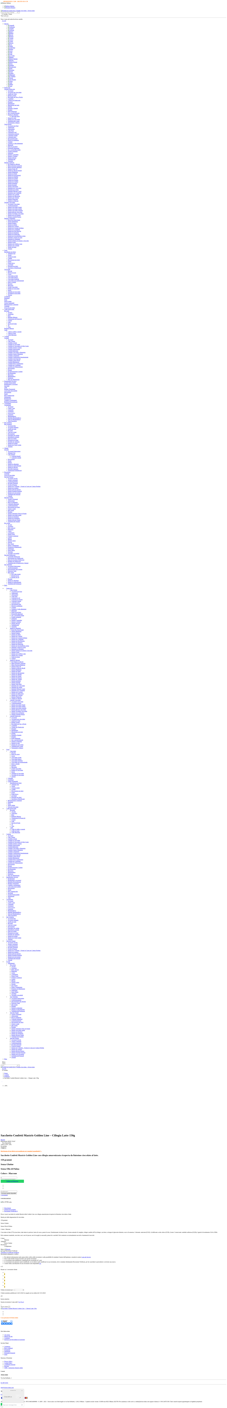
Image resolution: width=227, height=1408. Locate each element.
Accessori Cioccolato (14, 204)
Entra (5, 1354)
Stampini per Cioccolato (14, 188)
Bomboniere (7, 398)
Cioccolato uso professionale (16, 280)
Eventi (8, 961)
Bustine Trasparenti (9, 389)
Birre (9, 316)
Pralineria (10, 378)
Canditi (10, 258)
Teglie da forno (12, 247)
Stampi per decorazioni (14, 175)
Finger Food (11, 534)
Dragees (10, 284)
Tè (8, 325)
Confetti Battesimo (13, 351)
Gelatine (10, 142)
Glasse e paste (12, 509)
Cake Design (8, 124)
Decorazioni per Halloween (15, 558)
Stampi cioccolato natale (14, 515)
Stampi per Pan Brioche (14, 231)
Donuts (10, 370)
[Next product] (2, 1081)
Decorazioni (11, 368)
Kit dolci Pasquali (13, 483)
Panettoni (6, 298)
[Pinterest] (4, 1188)
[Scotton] (10, 73)
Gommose (11, 411)
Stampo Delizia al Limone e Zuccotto (18, 241)
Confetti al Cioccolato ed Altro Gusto (18, 346)
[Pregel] (10, 71)
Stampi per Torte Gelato (14, 445)
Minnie (10, 539)
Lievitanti (10, 264)
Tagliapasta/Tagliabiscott (15, 470)
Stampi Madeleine (13, 172)
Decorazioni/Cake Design (15, 569)
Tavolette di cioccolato (14, 293)
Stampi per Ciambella (14, 229)
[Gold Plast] (11, 47)
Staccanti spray (15, 116)
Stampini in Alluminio (14, 239)
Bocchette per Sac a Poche (15, 97)
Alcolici (10, 312)
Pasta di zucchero (13, 146)
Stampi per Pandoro (13, 233)
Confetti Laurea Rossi (14, 360)
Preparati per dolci (13, 266)
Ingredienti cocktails (13, 437)
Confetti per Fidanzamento (15, 367)
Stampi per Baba (12, 225)
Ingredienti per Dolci (10, 252)
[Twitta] (4, 1186)
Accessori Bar (12, 426)
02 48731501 (4, 1383)
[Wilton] (10, 84)
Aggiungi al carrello (10, 1179)
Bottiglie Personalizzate (10, 402)
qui (40, 1263)
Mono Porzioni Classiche (15, 166)
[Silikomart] (11, 75)
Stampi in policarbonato (14, 465)
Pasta (5, 300)
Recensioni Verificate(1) (11, 1211)
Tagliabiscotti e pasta (13, 121)
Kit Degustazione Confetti (15, 371)
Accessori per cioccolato (14, 92)
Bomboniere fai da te (12, 877)
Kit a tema (7, 523)
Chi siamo (7, 1335)
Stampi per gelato (13, 443)
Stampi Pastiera (12, 223)
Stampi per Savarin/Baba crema (16, 236)
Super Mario (11, 550)
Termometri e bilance (14, 122)
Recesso (6, 1366)
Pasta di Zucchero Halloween (16, 560)
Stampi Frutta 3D (12, 169)
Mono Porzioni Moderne (15, 167)
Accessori (10, 91)
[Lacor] (10, 51)
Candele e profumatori (10, 400)
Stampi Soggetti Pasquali (15, 491)
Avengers (10, 526)
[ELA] (10, 44)
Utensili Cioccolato (9, 202)
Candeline (10, 99)
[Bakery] (10, 32)
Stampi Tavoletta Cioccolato (16, 213)
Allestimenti (11, 963)
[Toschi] (10, 78)
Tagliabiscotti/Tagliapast (14, 584)
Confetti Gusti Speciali (14, 359)
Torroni (10, 295)
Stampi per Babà (12, 174)
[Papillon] (11, 65)
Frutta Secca (11, 263)
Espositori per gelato (13, 435)
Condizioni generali (9, 1364)
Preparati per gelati (13, 440)
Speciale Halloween (9, 555)
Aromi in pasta (12, 256)
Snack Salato (8, 301)
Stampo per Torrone (13, 197)
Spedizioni (7, 1351)
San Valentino (8, 564)
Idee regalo (11, 510)
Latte (9, 322)
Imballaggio (11, 103)
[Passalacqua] (12, 67)
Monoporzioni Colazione (11, 304)
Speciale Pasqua (8, 477)
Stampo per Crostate (13, 194)
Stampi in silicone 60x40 (15, 170)
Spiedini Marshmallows (14, 418)
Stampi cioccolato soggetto (15, 210)
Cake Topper (11, 341)
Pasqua (10, 462)
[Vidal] (10, 83)
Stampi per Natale (13, 178)
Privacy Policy (8, 1361)
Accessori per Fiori (13, 126)
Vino (9, 327)
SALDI (6, 450)
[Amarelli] (11, 25)
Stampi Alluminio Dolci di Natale (17, 513)
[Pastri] (10, 68)
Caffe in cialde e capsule (14, 331)
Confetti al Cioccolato (14, 344)
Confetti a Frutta (12, 343)
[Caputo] (10, 38)
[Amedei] (11, 28)
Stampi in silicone (9, 162)
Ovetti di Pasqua (12, 485)
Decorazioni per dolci (14, 260)
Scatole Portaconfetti (10, 383)
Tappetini (10, 161)
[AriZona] (11, 30)
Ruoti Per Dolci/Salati (14, 220)
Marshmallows (12, 416)
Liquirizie (10, 414)
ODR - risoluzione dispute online (13, 1368)
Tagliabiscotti (11, 159)
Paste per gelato (12, 438)
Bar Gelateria (8, 424)
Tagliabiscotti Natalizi (14, 521)
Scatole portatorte (13, 151)
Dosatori (10, 102)
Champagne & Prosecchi (15, 319)
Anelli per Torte (12, 94)
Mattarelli (10, 145)
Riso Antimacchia (9, 395)
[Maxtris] (10, 60)
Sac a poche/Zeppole (14, 113)
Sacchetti (6, 386)
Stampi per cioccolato (14, 119)
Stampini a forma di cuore (15, 237)
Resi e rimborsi (8, 1348)
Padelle (10, 107)
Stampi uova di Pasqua (14, 215)
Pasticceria (9, 588)
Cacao (9, 274)
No (22, 1302)
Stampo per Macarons (14, 196)
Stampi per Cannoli (13, 226)
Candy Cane (11, 408)
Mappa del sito (8, 1336)
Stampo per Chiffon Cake (15, 244)
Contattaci (7, 1338)
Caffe (5, 330)
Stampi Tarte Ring (13, 186)
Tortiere (10, 248)
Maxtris (3, 1140)
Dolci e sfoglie (12, 282)
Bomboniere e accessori (11, 384)
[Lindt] (10, 52)
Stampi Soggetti (12, 185)
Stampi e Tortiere (12, 156)
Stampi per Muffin (13, 177)
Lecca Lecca (11, 413)
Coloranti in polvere (13, 134)
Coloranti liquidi (15, 456)
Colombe (6, 306)
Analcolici (11, 314)
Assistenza (7, 1346)
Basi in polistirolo (13, 502)
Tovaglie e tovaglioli (13, 553)
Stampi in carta (12, 118)
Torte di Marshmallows (14, 419)
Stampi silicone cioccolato (15, 212)
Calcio (9, 531)
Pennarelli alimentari (13, 148)
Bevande (6, 311)
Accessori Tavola (12, 478)
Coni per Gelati (12, 432)
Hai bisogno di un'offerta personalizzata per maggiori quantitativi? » (21, 1151)
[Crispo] (10, 41)
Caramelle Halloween (14, 556)
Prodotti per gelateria (13, 442)
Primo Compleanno (13, 545)
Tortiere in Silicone (13, 201)
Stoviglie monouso (13, 469)
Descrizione (7, 1208)
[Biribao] (10, 33)
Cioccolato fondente (13, 279)
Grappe (10, 320)
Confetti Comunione (13, 355)
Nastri (6, 394)
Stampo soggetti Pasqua (14, 217)
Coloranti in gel (12, 132)
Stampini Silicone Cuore (14, 191)
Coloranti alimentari (13, 504)
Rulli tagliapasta (12, 111)
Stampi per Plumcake (14, 234)
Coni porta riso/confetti (10, 390)
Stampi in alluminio (9, 218)
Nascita (10, 542)
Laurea (10, 537)
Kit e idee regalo (16, 574)
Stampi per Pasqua (13, 180)
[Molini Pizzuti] (12, 62)
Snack (9, 290)
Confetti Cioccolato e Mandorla (16, 352)
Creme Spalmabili (9, 303)
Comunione (11, 532)
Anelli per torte (12, 429)
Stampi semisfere (12, 183)
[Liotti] (10, 54)
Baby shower (11, 528)
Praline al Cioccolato (13, 288)
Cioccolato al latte (13, 276)
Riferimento (4, 1141)
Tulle (5, 387)
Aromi (9, 255)
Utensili (10, 496)
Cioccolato (7, 269)
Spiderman (11, 548)
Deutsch (12, 7)
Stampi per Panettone (14, 518)
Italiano (12, 6)
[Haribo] (10, 49)
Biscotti (10, 271)
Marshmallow (12, 376)
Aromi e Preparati (13, 499)
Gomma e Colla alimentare (15, 143)
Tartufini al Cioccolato (14, 292)
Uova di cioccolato (9, 308)
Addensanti (11, 127)
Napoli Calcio (12, 540)
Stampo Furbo (12, 242)
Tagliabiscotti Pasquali (14, 494)
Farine (9, 261)
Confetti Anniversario (14, 349)
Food (7, 749)
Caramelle (10, 410)
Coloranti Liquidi (12, 135)
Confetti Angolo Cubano (15, 347)
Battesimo (10, 529)
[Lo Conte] (11, 55)
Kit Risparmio (12, 373)
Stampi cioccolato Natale (15, 207)
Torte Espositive (12, 421)
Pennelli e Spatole (13, 108)
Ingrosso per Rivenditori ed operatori (14, 1339)
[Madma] (10, 57)
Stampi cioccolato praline (15, 209)
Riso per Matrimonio (13, 379)
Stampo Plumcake (13, 199)
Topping (10, 446)
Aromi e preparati (13, 480)
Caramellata (7, 405)
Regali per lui (15, 576)
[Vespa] (10, 81)
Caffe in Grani (12, 333)
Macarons (10, 285)
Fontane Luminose (13, 536)
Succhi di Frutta (12, 323)
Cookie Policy (8, 1363)
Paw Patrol (11, 544)
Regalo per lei (15, 577)
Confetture (7, 296)
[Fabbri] (10, 46)
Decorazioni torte (12, 138)
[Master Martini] (12, 59)
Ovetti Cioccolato (13, 287)
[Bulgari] (10, 36)
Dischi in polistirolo (13, 140)
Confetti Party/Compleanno (15, 363)
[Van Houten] (12, 79)
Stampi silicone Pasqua (14, 489)
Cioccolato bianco (13, 277)
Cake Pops (11, 130)
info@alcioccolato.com (7, 1387)
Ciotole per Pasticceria (14, 100)
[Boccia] (10, 35)
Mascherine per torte (13, 105)
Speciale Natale (8, 497)
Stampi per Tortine (13, 181)
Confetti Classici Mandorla (15, 354)
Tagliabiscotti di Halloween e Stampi (18, 563)
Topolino (10, 552)
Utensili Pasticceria (9, 89)
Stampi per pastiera (13, 488)
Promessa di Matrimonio (14, 547)
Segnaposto (7, 397)
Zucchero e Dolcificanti (14, 268)
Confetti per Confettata (14, 365)
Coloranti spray (12, 137)
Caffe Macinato (12, 335)
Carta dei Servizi (86, 1257)
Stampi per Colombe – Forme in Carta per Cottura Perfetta (24, 486)
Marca (2, 1249)
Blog (5, 1059)
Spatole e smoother (13, 154)
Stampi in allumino (13, 114)
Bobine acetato (12, 95)
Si (19, 1302)
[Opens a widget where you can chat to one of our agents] (13, 1397)
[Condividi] (4, 1185)
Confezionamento (13, 205)
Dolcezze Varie (12, 571)
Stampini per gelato (13, 189)
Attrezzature (11, 129)
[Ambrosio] (11, 27)
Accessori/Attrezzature (14, 451)
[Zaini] (10, 86)
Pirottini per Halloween (14, 561)
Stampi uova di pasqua (14, 493)
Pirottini (10, 110)
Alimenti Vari (11, 253)
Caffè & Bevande (11, 808)
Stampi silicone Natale (14, 520)
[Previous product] (1, 1081)
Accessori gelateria (13, 427)
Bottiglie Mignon (12, 317)
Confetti (6, 338)
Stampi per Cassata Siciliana (16, 228)
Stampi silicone (12, 158)
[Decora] (10, 43)
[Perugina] (11, 70)
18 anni (10, 524)
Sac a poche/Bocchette (14, 150)
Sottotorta (10, 153)
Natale (9, 461)
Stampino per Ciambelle (14, 193)
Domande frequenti (9, 1353)
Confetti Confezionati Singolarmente (18, 357)
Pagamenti (7, 1349)
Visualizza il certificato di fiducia (10, 1252)
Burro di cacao (12, 272)
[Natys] (10, 63)
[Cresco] (10, 40)
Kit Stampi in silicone (14, 164)
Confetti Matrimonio (13, 362)
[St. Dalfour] (11, 76)
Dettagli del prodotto (10, 1209)
